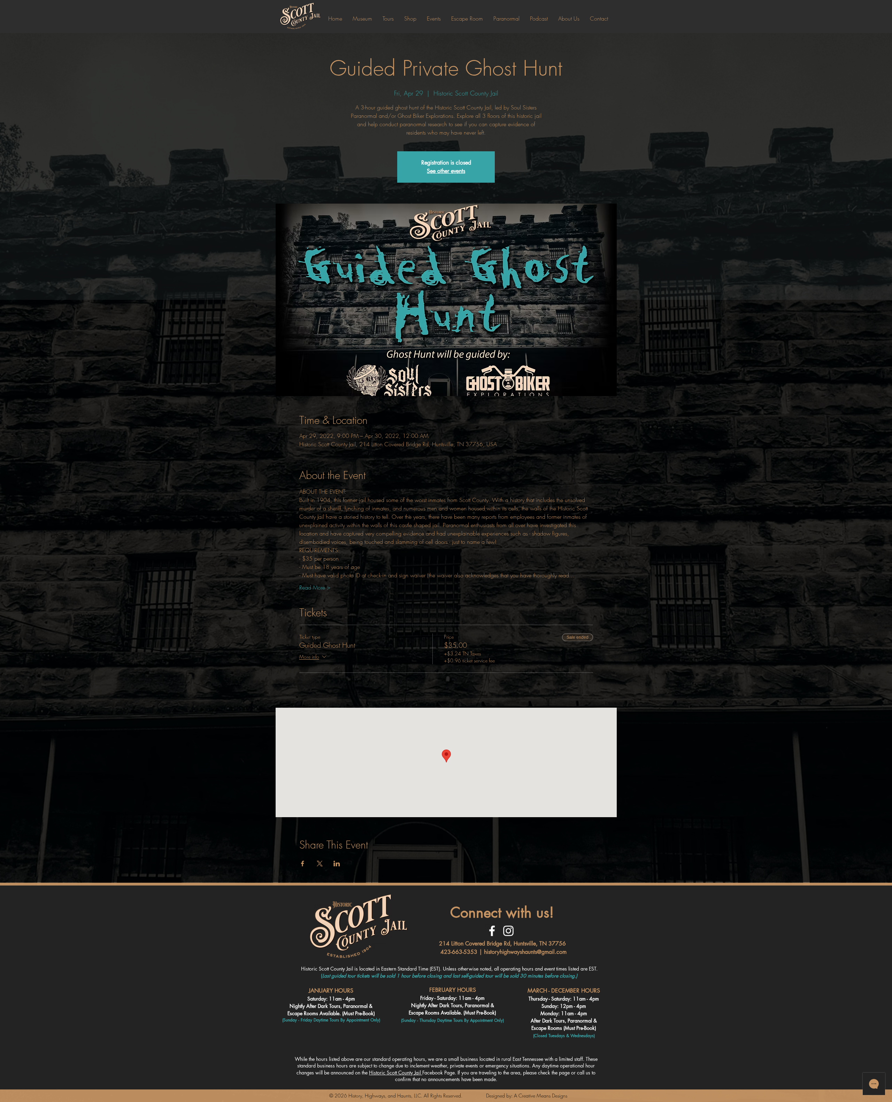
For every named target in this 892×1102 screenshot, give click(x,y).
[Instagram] (508, 931)
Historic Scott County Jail (395, 1072)
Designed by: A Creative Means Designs (526, 1095)
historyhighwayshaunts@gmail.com (525, 952)
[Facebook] (492, 931)
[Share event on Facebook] (302, 863)
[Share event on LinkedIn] (336, 863)
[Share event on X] (319, 863)
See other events (446, 171)
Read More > (314, 587)
